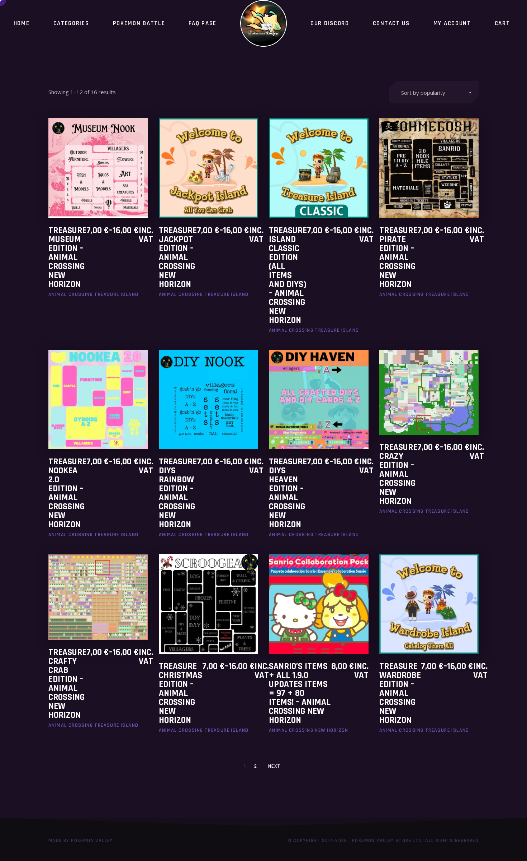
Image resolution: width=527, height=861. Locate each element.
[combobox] (434, 92)
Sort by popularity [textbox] (423, 92)
